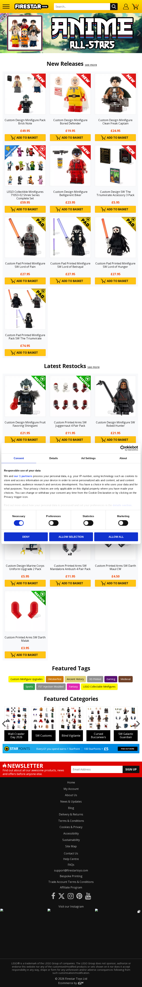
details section (122, 505)
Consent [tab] (19, 458)
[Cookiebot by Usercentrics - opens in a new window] (123, 448)
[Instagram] (71, 896)
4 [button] (71, 49)
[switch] (54, 523)
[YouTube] (88, 896)
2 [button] (65, 49)
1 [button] (63, 49)
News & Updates (71, 801)
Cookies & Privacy (71, 827)
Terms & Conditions (71, 821)
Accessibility (71, 833)
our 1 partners (23, 475)
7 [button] (79, 49)
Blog (71, 808)
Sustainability (71, 840)
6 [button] (77, 49)
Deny (26, 536)
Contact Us (71, 853)
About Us (71, 795)
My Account (71, 789)
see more (91, 65)
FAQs (71, 865)
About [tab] (123, 458)
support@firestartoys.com (71, 870)
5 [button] (74, 49)
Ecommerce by (68, 983)
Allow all (116, 536)
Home (71, 782)
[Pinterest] (79, 896)
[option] (71, 33)
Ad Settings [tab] (88, 458)
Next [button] (139, 33)
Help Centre (71, 859)
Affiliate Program (71, 887)
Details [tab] (53, 458)
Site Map (71, 846)
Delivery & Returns (71, 814)
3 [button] (68, 49)
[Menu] (6, 6)
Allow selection (71, 536)
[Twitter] (61, 896)
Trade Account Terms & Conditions (71, 882)
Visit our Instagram (71, 906)
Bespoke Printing (71, 876)
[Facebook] (53, 896)
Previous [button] (3, 33)
